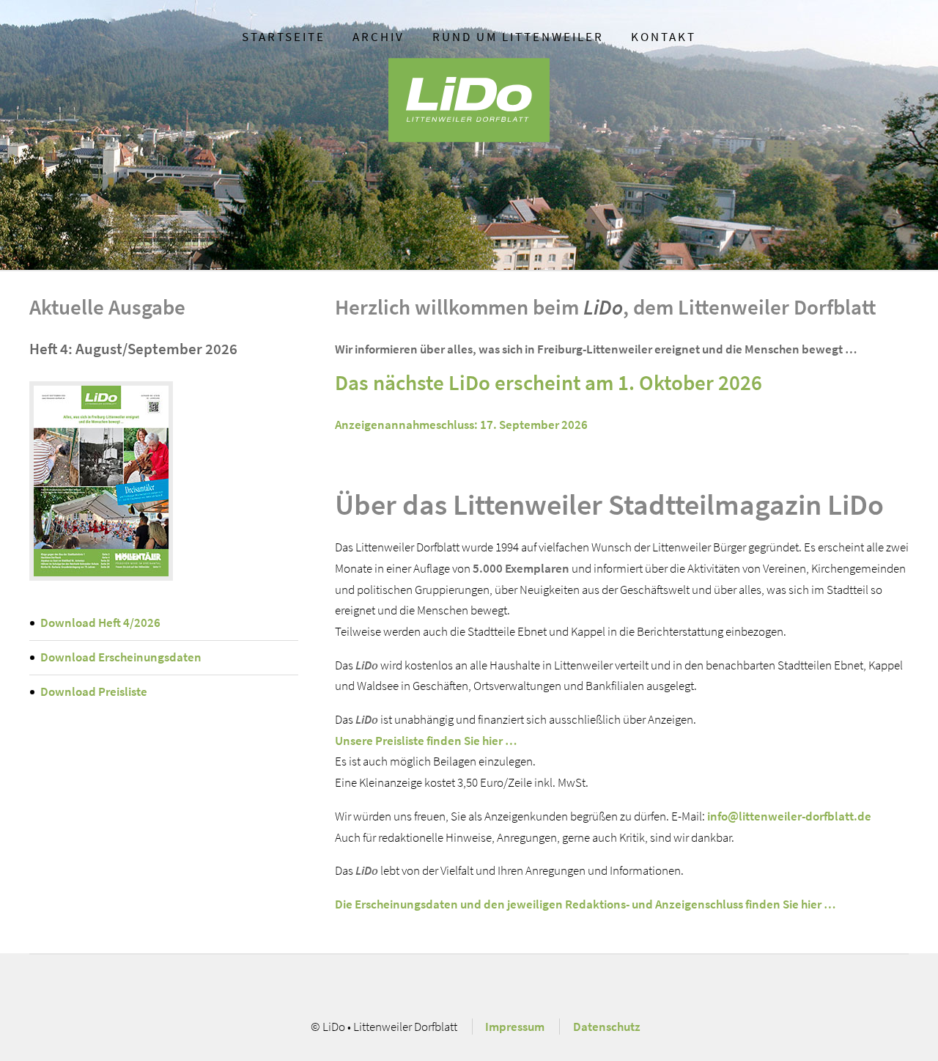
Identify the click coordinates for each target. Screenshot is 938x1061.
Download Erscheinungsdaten (121, 657)
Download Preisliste (93, 691)
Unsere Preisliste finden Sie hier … (426, 741)
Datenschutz (606, 1026)
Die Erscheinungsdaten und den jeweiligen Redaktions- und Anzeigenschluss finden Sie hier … (585, 904)
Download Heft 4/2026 (100, 622)
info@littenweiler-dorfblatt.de (789, 816)
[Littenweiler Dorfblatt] (101, 481)
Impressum (514, 1026)
